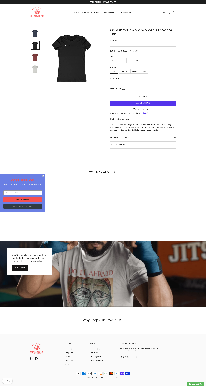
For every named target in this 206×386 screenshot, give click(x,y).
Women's (95, 12)
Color (113, 67)
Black (114, 71)
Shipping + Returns (120, 138)
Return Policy (95, 353)
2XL (137, 60)
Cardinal (124, 71)
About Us (68, 349)
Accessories (110, 12)
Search (67, 357)
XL (130, 60)
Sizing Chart (69, 353)
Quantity (114, 78)
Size (112, 56)
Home (76, 12)
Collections (125, 12)
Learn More (20, 267)
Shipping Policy (96, 357)
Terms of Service (96, 360)
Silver (143, 71)
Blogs (67, 364)
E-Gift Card (69, 360)
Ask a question (118, 145)
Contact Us (196, 384)
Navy (134, 71)
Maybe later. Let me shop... (22, 206)
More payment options (143, 109)
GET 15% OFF (22, 200)
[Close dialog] (43, 176)
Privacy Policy (95, 349)
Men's (84, 12)
